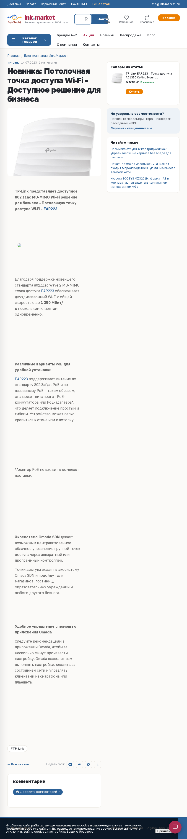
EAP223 (50, 209)
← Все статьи (18, 764)
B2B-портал (100, 4)
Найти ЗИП (79, 4)
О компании (67, 44)
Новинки (107, 35)
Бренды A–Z (67, 35)
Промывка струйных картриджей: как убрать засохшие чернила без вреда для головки (141, 153)
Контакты (91, 44)
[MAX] (88, 764)
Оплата (31, 4)
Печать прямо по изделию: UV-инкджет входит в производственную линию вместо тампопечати (143, 168)
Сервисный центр (54, 4)
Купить (134, 91)
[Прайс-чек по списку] (86, 19)
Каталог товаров (29, 39)
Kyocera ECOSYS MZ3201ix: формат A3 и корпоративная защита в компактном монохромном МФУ (140, 182)
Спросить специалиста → (131, 128)
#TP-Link (17, 748)
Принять (163, 831)
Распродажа (130, 35)
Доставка (14, 4)
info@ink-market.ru (165, 4)
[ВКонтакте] (79, 764)
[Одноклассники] (97, 764)
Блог (151, 35)
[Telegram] (70, 764)
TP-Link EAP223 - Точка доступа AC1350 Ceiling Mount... (149, 75)
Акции (88, 35)
